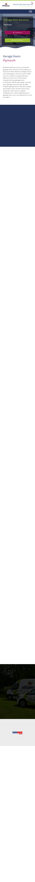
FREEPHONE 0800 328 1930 (23, 5)
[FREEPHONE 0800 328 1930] (32, 3)
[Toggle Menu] (30, 11)
